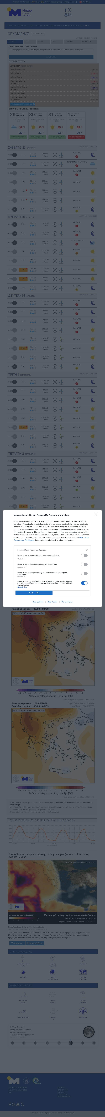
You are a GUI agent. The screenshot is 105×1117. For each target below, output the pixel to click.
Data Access (52, 602)
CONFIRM (34, 593)
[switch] (84, 555)
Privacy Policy (67, 602)
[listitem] (52, 550)
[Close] (96, 515)
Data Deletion (38, 602)
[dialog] (52, 558)
